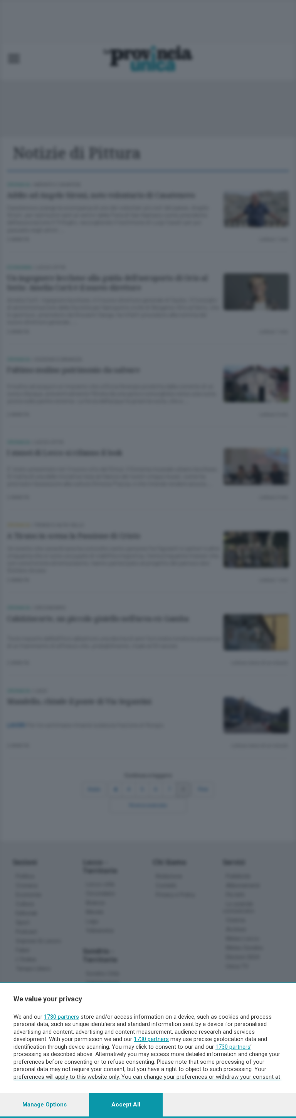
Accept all (125, 1104)
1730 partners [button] (61, 1016)
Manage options (44, 1104)
